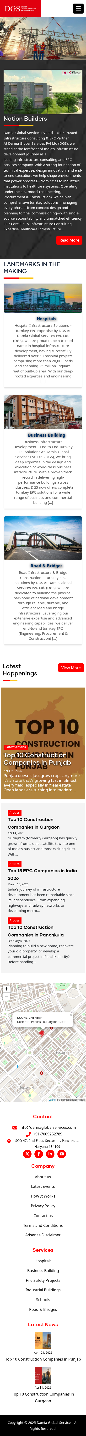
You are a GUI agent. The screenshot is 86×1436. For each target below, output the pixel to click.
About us (43, 1176)
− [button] (6, 996)
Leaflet (52, 1099)
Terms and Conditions (43, 1225)
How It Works (43, 1196)
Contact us (43, 1215)
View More (71, 667)
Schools (43, 1299)
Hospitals (43, 1260)
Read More (69, 240)
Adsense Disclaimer (43, 1235)
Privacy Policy (43, 1205)
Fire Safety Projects (43, 1280)
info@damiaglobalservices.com (48, 1127)
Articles (15, 813)
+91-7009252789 (47, 1134)
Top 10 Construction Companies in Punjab (43, 1359)
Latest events (43, 1186)
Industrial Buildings (43, 1289)
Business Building (43, 1270)
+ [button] (6, 989)
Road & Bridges (43, 1309)
